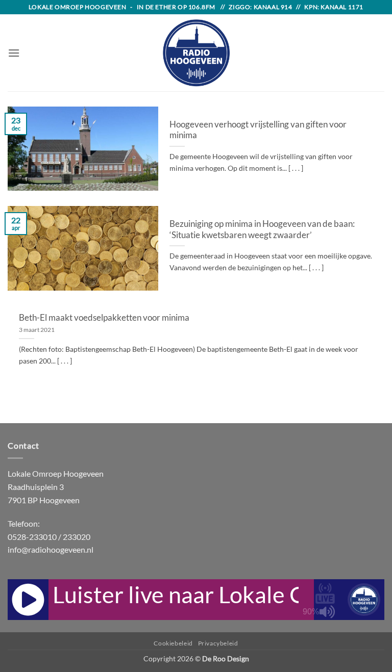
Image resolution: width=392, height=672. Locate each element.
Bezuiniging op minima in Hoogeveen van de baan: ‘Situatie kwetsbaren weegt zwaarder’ (262, 229)
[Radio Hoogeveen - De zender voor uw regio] (196, 52)
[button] (14, 52)
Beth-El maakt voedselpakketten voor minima (104, 318)
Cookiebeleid (173, 643)
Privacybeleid (218, 643)
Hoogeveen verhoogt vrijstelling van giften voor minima (258, 130)
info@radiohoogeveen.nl (50, 549)
